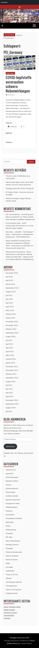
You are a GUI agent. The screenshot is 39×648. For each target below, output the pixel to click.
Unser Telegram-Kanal (12, 607)
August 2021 (11, 381)
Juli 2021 (9, 385)
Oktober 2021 (11, 374)
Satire (8, 563)
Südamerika (10, 571)
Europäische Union (13, 503)
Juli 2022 (9, 340)
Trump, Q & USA (12, 574)
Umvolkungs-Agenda (14, 582)
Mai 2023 (9, 303)
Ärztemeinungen (12, 477)
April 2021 (10, 396)
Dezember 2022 (12, 322)
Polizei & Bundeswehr (14, 552)
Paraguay (9, 548)
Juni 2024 (9, 277)
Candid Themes (26, 643)
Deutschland (10, 492)
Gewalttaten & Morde (14, 518)
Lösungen (9, 533)
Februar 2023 (11, 314)
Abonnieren (10, 446)
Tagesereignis (9, 615)
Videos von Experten (13, 589)
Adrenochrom (11, 470)
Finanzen (9, 511)
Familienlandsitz (12, 507)
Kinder (8, 526)
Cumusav (7, 618)
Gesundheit (10, 515)
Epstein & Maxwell (13, 500)
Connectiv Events (10, 613)
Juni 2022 (9, 344)
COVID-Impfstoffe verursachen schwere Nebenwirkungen (19, 84)
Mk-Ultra (9, 537)
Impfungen (10, 73)
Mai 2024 (9, 280)
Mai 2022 (9, 348)
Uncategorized (11, 586)
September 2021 (12, 378)
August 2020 (11, 408)
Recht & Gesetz (12, 559)
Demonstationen (12, 488)
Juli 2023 (9, 295)
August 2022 (11, 336)
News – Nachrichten (19, 13)
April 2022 (10, 351)
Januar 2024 (10, 284)
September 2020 (12, 404)
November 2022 (12, 325)
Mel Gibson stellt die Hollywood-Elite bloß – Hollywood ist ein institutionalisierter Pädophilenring (19, 256)
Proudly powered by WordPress (16, 641)
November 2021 (12, 370)
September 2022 (12, 333)
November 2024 (12, 273)
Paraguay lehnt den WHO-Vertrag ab (20, 188)
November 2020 (12, 400)
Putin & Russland (12, 556)
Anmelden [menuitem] (4, 2)
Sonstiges (9, 567)
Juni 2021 (9, 389)
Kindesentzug (11, 530)
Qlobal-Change (9, 610)
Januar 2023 (10, 318)
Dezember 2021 (12, 366)
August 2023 (11, 292)
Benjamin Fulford (12, 481)
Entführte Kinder (12, 496)
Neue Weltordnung (13, 541)
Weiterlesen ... (9, 142)
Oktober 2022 (11, 329)
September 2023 (12, 288)
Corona (8, 485)
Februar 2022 (11, 359)
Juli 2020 (9, 411)
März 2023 (10, 310)
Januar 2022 (10, 363)
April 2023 (10, 307)
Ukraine (8, 578)
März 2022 (10, 355)
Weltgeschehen (12, 593)
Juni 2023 (9, 299)
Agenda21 (10, 473)
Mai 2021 (9, 393)
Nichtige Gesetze (12, 545)
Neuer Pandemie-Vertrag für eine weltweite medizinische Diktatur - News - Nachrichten (18, 243)
